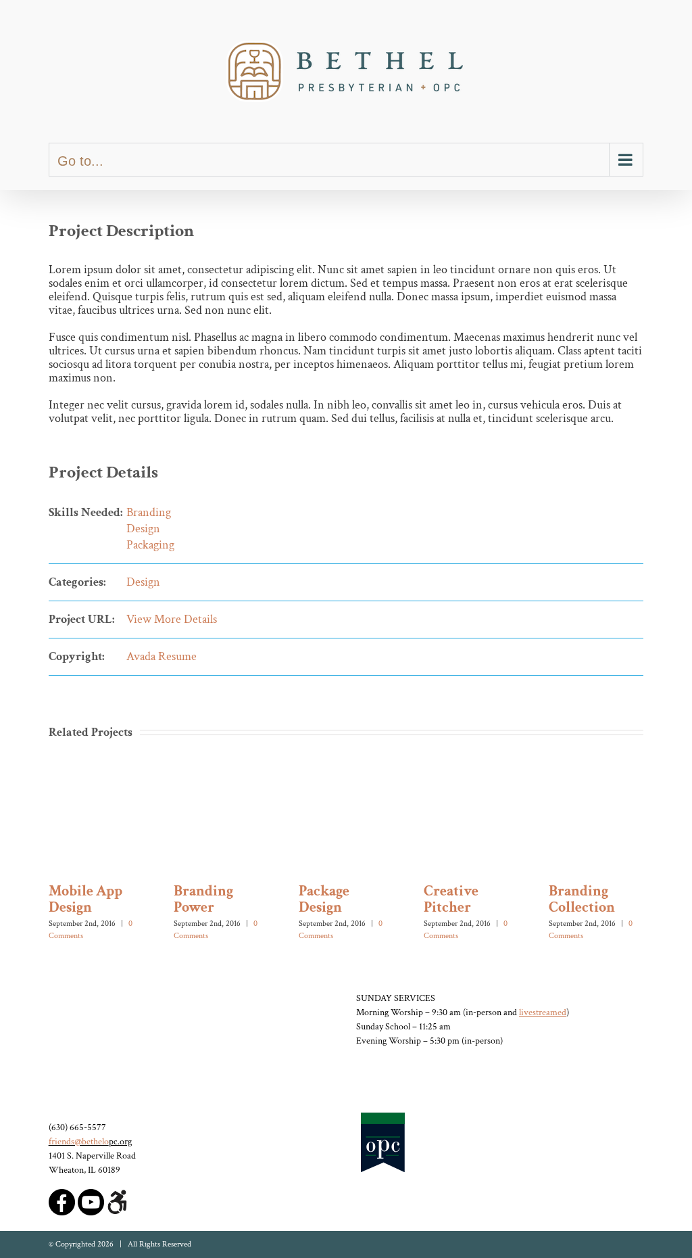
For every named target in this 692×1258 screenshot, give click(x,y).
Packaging (150, 545)
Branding (148, 512)
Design (143, 528)
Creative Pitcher (451, 899)
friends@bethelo (79, 1142)
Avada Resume (161, 656)
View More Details (171, 619)
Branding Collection (582, 899)
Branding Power (203, 899)
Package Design (324, 899)
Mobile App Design (85, 899)
